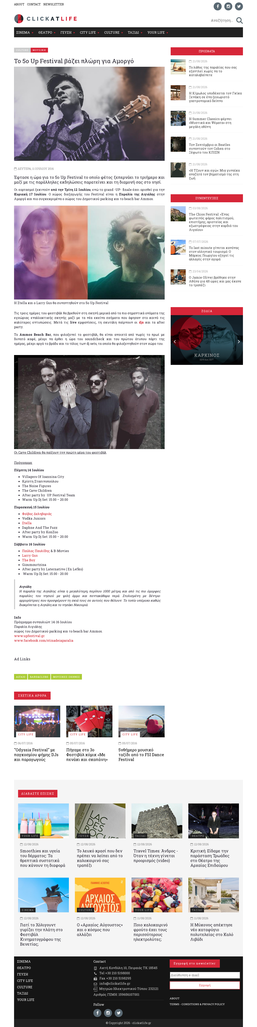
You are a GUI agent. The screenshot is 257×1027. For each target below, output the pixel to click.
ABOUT (19, 4)
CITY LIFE (88, 32)
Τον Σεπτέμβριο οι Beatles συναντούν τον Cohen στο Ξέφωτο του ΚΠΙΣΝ (209, 148)
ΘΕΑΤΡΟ (45, 32)
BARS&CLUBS (39, 676)
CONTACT (34, 4)
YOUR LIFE (156, 32)
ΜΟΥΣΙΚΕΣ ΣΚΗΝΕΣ (66, 676)
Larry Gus (30, 555)
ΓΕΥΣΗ (65, 32)
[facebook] (218, 6)
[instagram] (228, 6)
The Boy (28, 560)
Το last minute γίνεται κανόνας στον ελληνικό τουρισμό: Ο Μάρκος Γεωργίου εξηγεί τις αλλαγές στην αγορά (214, 253)
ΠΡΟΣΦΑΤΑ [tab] (207, 51)
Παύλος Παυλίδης (36, 551)
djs (141, 322)
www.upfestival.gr (29, 636)
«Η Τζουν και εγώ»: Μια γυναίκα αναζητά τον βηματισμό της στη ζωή (214, 174)
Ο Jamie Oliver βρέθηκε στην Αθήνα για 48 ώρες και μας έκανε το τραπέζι (215, 281)
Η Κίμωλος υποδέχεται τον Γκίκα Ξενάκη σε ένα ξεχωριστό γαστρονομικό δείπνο (215, 97)
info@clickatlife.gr (114, 983)
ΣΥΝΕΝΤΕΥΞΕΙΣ (206, 198)
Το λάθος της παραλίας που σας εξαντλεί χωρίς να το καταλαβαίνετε (213, 71)
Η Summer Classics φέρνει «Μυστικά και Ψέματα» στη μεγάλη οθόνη (210, 123)
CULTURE (111, 32)
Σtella (27, 523)
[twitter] (239, 6)
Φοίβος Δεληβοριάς (37, 514)
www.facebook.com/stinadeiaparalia (43, 640)
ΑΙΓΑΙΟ (20, 676)
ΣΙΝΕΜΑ (23, 32)
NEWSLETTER (53, 4)
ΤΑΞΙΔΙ (133, 32)
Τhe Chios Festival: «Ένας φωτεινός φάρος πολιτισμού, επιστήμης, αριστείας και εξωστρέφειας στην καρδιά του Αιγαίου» (213, 222)
